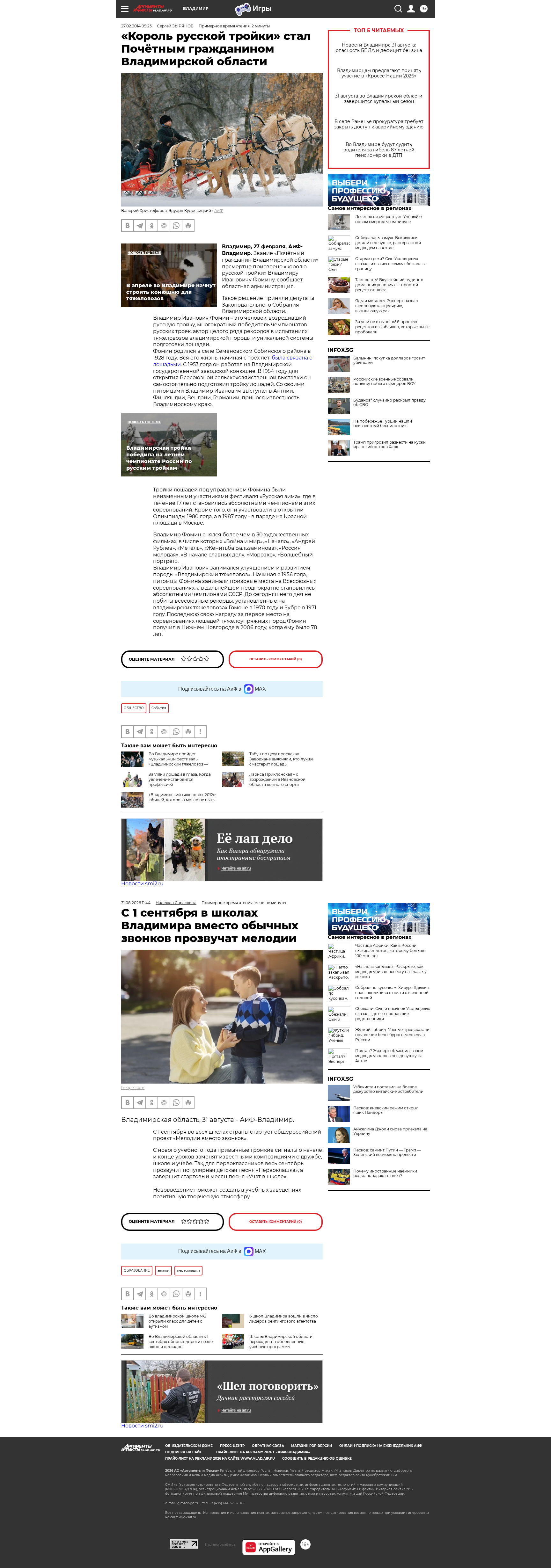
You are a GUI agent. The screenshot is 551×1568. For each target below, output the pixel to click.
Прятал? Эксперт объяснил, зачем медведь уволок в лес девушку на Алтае (389, 1055)
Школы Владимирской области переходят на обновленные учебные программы (280, 1341)
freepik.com (132, 1087)
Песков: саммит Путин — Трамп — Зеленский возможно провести (387, 1152)
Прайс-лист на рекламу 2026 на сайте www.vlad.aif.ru (220, 1458)
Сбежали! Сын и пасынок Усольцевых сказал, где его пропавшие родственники (392, 1013)
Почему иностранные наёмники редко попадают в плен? (385, 1173)
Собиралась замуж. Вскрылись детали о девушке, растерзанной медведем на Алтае (388, 242)
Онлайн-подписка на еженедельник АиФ (380, 1446)
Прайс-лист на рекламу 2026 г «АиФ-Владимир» (263, 1452)
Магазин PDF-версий (311, 1446)
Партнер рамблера (220, 1544)
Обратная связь (268, 1446)
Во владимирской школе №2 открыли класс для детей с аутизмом (177, 1321)
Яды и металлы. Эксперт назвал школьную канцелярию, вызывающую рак (386, 305)
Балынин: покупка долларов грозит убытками (389, 360)
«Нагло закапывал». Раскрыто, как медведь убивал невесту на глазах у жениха (391, 971)
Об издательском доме (189, 1446)
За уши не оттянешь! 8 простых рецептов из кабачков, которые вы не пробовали (392, 326)
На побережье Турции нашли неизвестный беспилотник (382, 423)
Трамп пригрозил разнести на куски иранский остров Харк (389, 444)
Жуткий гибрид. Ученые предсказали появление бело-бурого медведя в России (392, 1034)
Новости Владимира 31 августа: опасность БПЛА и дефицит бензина (379, 47)
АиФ (218, 210)
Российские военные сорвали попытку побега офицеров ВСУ (384, 381)
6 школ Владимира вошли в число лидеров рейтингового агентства (283, 1319)
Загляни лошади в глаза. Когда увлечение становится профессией (180, 779)
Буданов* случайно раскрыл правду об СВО (389, 402)
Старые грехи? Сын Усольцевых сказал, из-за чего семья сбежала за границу (391, 263)
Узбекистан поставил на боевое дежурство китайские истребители (388, 1089)
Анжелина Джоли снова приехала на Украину (390, 1131)
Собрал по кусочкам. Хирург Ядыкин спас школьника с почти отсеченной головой (392, 992)
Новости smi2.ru (142, 884)
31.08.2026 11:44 (136, 902)
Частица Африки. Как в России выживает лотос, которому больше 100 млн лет (390, 950)
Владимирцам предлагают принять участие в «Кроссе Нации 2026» (379, 73)
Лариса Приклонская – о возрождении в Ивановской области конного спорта (277, 779)
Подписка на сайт (183, 1452)
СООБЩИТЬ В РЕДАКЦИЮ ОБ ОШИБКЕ (317, 1458)
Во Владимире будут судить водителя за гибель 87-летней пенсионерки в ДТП (379, 150)
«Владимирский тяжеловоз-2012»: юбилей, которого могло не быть (182, 797)
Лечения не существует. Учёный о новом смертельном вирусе (388, 219)
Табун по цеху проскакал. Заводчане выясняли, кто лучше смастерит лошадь (281, 758)
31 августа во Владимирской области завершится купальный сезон (378, 98)
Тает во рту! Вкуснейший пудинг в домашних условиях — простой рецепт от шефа (389, 284)
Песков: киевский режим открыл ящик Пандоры (386, 1110)
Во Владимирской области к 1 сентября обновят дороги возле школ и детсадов (181, 1341)
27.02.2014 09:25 (136, 26)
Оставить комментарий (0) (275, 659)
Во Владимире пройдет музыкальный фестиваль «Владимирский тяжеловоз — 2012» (178, 761)
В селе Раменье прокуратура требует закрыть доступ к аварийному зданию (378, 124)
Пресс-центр (232, 1446)
